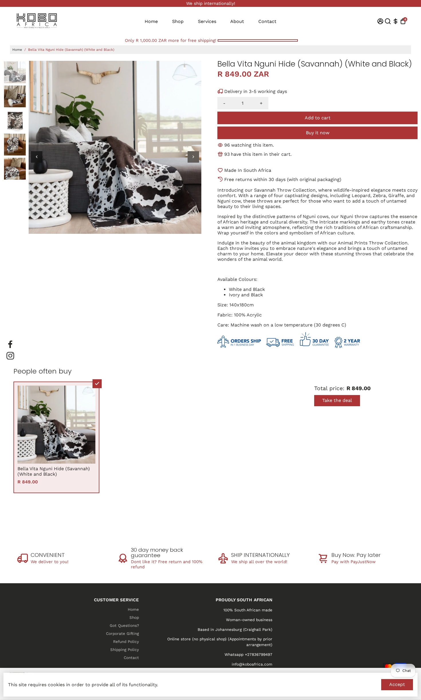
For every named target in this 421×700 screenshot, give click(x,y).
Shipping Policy (124, 649)
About (237, 21)
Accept (397, 684)
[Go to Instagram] (10, 355)
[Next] (193, 157)
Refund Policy (126, 641)
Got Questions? (124, 625)
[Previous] (36, 157)
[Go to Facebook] (10, 344)
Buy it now (317, 132)
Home (151, 21)
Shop (178, 21)
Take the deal (337, 400)
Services (207, 21)
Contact (267, 21)
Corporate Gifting (122, 633)
